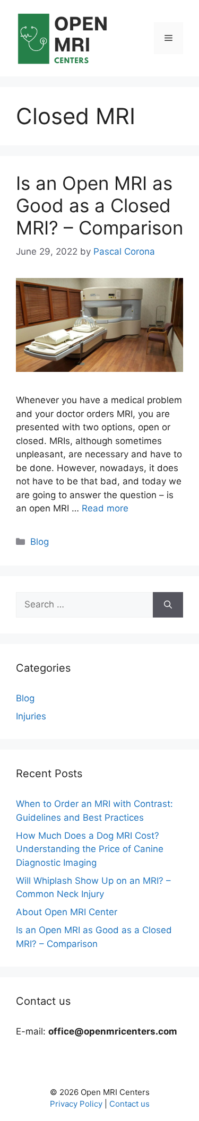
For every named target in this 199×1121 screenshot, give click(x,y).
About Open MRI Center (66, 912)
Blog (39, 541)
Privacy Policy (76, 1104)
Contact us (129, 1104)
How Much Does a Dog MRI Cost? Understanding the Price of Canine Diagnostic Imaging (89, 849)
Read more (105, 508)
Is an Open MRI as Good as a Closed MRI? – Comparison (99, 205)
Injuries (31, 716)
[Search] (168, 605)
